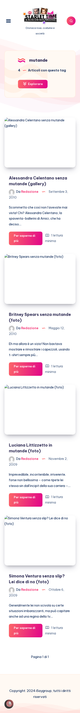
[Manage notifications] (9, 703)
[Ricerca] (71, 20)
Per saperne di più (24, 239)
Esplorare (35, 84)
